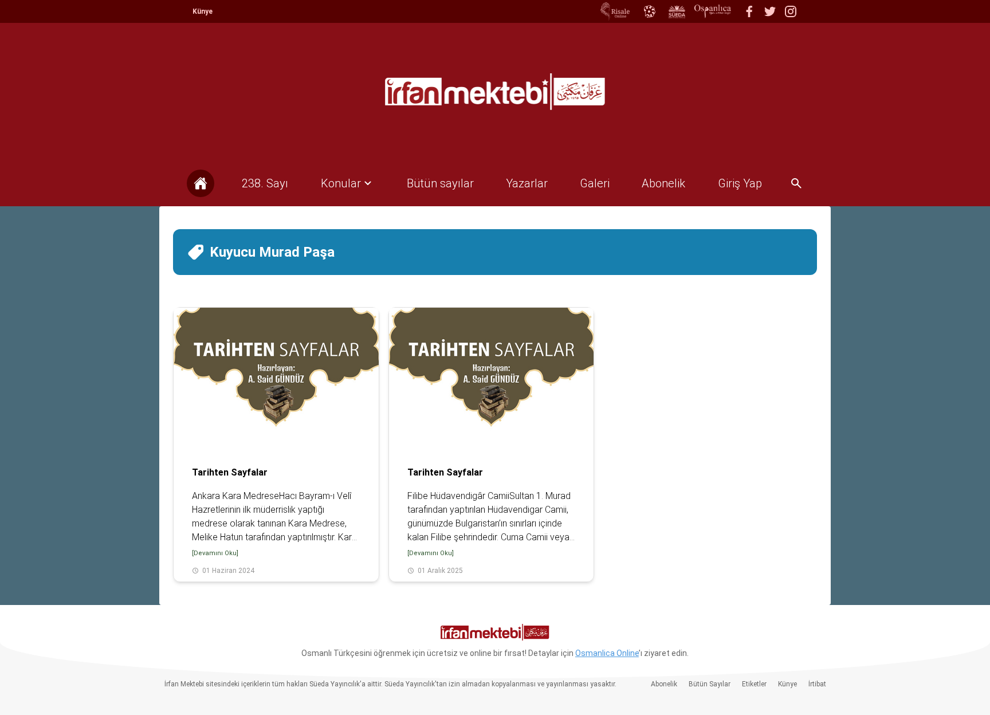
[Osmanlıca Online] (649, 11)
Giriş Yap (740, 183)
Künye (202, 11)
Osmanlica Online (607, 653)
